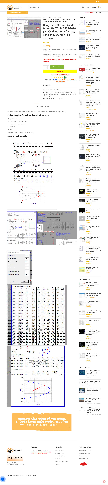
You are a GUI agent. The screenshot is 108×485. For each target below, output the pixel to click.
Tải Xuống (57, 458)
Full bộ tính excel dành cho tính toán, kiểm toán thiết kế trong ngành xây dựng (93, 355)
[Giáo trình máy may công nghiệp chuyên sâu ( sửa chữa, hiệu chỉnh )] (82, 48)
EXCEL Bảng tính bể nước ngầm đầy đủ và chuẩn (92, 258)
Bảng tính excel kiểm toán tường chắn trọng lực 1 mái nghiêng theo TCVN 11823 (93, 22)
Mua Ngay (60, 71)
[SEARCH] (83, 7)
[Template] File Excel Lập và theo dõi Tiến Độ (93, 238)
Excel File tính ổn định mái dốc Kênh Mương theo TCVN (93, 55)
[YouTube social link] (98, 2)
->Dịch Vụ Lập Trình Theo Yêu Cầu (39, 450)
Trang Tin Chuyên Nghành (61, 461)
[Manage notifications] (104, 481)
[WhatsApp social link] (58, 99)
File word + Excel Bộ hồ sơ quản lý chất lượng (92, 114)
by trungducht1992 (48, 38)
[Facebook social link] (96, 2)
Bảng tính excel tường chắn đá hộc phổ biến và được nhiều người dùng (93, 125)
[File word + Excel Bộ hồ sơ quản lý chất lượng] (82, 116)
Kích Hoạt (57, 464)
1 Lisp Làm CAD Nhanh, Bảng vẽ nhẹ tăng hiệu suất (93, 69)
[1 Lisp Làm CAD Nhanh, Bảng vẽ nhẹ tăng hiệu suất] (82, 70)
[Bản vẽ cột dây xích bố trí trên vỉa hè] (82, 211)
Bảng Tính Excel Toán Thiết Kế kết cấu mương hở (93, 31)
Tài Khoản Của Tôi (59, 450)
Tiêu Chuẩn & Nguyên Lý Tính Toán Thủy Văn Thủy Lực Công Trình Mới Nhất (94, 372)
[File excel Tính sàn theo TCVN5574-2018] (82, 270)
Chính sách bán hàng (84, 453)
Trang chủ (45, 17)
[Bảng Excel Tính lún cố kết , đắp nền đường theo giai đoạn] (82, 229)
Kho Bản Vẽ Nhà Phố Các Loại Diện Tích (93, 302)
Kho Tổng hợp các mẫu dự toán (92, 321)
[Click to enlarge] (10, 35)
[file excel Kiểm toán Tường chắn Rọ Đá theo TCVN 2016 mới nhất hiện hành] (82, 182)
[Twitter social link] (50, 99)
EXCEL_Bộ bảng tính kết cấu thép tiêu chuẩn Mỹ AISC (93, 200)
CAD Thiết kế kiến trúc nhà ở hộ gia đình (93, 146)
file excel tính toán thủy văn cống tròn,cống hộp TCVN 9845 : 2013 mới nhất (92, 91)
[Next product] (76, 19)
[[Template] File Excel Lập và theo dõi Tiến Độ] (82, 240)
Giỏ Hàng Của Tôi (59, 453)
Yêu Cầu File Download (85, 456)
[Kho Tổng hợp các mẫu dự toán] (82, 323)
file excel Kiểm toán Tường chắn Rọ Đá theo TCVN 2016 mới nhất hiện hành (93, 180)
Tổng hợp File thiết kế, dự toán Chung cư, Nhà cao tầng (93, 294)
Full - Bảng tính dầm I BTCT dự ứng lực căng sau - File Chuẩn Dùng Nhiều (93, 284)
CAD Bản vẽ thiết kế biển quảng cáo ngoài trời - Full (92, 190)
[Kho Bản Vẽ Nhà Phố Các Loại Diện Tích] (82, 304)
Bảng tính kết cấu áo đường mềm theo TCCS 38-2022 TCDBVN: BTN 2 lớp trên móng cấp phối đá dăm (93, 249)
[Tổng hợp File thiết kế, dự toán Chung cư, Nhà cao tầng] (82, 295)
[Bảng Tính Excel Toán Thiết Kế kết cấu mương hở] (82, 32)
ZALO (3, 479)
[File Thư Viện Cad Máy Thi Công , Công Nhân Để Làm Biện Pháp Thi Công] (82, 138)
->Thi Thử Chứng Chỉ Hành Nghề (39, 453)
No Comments (90, 385)
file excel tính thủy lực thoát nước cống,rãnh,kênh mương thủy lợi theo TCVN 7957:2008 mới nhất (93, 168)
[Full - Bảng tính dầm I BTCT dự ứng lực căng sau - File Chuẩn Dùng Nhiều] (82, 286)
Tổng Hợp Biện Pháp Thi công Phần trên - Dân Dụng (93, 311)
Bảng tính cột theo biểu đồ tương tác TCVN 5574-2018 (59, 92)
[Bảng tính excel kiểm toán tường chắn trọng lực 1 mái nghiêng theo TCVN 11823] (82, 23)
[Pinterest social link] (54, 99)
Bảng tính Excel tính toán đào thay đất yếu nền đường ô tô (93, 38)
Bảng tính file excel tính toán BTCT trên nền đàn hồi (93, 217)
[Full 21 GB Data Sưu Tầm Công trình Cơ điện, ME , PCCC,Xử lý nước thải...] (82, 346)
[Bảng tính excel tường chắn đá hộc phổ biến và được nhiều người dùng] (82, 127)
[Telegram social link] (60, 99)
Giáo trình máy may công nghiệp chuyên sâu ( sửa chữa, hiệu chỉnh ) (92, 47)
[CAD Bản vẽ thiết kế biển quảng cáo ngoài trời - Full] (82, 192)
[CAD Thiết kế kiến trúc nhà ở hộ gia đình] (82, 148)
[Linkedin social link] (56, 99)
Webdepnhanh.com (32, 475)
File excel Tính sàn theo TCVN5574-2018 (92, 268)
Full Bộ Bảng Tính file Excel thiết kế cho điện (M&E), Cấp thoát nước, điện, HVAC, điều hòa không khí (93, 103)
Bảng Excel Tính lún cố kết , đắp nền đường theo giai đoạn (92, 228)
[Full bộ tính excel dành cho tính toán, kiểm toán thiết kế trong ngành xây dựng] (82, 357)
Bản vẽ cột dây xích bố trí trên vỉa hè (93, 209)
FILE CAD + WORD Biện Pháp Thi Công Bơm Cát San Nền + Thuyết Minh (93, 156)
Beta (15, 475)
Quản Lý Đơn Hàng (59, 456)
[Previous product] (73, 19)
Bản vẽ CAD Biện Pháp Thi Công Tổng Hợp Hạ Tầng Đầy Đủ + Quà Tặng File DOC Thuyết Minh (93, 332)
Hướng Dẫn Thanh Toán (85, 450)
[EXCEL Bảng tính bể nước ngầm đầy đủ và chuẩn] (82, 260)
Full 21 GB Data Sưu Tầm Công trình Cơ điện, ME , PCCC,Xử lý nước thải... (92, 344)
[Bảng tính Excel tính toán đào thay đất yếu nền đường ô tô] (82, 40)
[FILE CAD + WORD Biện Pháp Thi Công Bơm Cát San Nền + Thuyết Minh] (82, 158)
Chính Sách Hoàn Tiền (84, 458)
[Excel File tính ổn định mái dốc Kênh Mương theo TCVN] (82, 56)
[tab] (36, 106)
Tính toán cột (52, 94)
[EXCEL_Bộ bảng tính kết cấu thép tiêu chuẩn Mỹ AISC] (82, 202)
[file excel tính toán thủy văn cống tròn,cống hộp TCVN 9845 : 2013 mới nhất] (82, 93)
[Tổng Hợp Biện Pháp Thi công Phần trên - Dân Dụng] (82, 313)
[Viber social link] (62, 99)
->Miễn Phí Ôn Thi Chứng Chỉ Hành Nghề (41, 452)
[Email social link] (52, 99)
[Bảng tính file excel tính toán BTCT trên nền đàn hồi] (82, 219)
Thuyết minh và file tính (54, 17)
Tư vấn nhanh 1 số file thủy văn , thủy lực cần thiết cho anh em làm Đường (93, 400)
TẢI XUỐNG (98, 12)
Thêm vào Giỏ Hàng (57, 67)
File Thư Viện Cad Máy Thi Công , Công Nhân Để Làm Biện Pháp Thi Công (92, 136)
